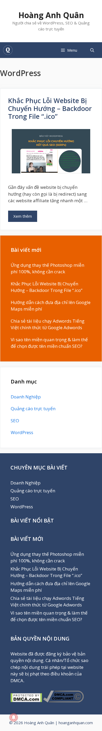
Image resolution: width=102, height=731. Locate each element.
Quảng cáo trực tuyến (33, 408)
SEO (15, 421)
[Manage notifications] (13, 717)
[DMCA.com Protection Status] (26, 701)
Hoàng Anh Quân (51, 15)
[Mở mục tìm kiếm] (92, 50)
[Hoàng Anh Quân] (8, 50)
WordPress (22, 432)
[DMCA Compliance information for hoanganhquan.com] (63, 701)
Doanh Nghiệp (26, 397)
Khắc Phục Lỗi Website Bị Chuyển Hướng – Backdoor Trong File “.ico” (50, 108)
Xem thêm (22, 216)
